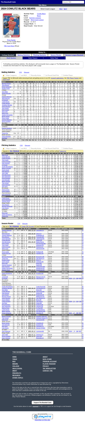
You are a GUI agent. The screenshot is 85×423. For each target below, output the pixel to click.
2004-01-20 (31, 300)
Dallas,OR (39, 240)
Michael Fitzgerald (7, 206)
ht (17, 228)
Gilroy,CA (38, 233)
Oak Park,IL (39, 301)
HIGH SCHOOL (17, 368)
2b (35, 82)
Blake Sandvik (6, 181)
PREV (61, 9)
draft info (71, 228)
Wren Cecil (5, 113)
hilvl (49, 228)
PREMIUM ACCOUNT (50, 361)
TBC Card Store (9, 46)
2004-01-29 (31, 316)
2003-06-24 (31, 261)
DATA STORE (47, 359)
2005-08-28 (31, 306)
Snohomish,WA (40, 266)
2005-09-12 (31, 331)
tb (70, 82)
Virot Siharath (6, 180)
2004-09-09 (31, 257)
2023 (70, 313)
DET (80, 331)
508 (76, 313)
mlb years (58, 228)
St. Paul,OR (39, 308)
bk (71, 153)
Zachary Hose (6, 201)
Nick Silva (5, 186)
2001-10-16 (31, 237)
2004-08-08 (31, 266)
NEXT (65, 9)
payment (35, 406)
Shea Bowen (5, 85)
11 (74, 301)
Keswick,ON (39, 324)
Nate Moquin (5, 171)
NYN (80, 278)
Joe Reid (4, 138)
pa (74, 82)
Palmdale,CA (40, 326)
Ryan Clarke (5, 118)
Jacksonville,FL (40, 309)
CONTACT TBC (48, 371)
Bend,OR (38, 300)
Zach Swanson (6, 194)
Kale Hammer (6, 163)
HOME (14, 357)
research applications (57, 78)
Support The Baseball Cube (42, 402)
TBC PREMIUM (14, 151)
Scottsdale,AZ (40, 235)
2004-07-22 (31, 247)
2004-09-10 (31, 295)
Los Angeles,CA (40, 288)
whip (76, 153)
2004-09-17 (31, 313)
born (29, 228)
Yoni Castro (5, 160)
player (4, 82)
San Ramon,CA (40, 298)
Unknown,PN (40, 245)
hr (40, 82)
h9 (81, 153)
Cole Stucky (5, 208)
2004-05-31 (31, 323)
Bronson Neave (6, 83)
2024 (70, 331)
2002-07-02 (31, 318)
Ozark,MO (39, 303)
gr (39, 153)
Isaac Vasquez (6, 185)
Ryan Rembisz (6, 178)
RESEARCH (16, 375)
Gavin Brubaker (6, 136)
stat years (64, 228)
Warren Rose (5, 189)
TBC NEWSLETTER (49, 368)
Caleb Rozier (5, 101)
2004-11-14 (31, 308)
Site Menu (42, 5)
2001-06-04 (31, 242)
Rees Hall (5, 111)
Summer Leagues (35, 18)
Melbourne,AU (40, 296)
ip (49, 153)
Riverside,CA (40, 338)
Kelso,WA (39, 263)
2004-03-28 (31, 326)
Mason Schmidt (6, 168)
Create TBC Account (28, 226)
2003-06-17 (31, 298)
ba (20, 82)
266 (76, 331)
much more (6, 79)
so (54, 82)
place (37, 228)
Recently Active (36, 75)
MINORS (15, 364)
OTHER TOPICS (17, 378)
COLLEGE (15, 366)
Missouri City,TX (40, 277)
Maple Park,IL (40, 242)
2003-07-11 (31, 334)
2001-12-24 (31, 230)
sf (61, 82)
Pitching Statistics (39, 55)
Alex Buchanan (6, 175)
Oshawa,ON (39, 306)
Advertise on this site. (42, 420)
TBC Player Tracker (73, 78)
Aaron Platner (6, 191)
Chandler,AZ (39, 323)
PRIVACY (46, 366)
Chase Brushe (6, 157)
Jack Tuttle (5, 173)
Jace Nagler (5, 108)
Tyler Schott (5, 183)
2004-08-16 (31, 311)
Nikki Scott (5, 155)
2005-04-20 (31, 273)
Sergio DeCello (6, 93)
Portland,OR (39, 252)
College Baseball (8, 55)
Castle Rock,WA (40, 286)
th (17, 153)
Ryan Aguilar (11, 40)
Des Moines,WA (40, 311)
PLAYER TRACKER (49, 364)
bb (51, 82)
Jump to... (42, 52)
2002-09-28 (31, 305)
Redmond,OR (40, 295)
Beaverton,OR (40, 257)
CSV (20, 72)
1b (80, 82)
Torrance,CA (39, 247)
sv (44, 153)
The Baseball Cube (8, 2)
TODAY (14, 359)
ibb (64, 82)
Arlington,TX (39, 313)
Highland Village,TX (41, 318)
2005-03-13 (31, 301)
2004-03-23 (31, 258)
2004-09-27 (31, 277)
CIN (80, 301)
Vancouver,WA (40, 248)
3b (38, 82)
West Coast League (37, 20)
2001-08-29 (31, 303)
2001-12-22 (31, 270)
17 (74, 313)
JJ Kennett (5, 100)
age (18, 82)
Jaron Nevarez (6, 106)
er (58, 153)
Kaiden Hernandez (7, 115)
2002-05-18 (31, 291)
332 (76, 301)
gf (41, 153)
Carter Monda (6, 103)
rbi (43, 82)
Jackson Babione (7, 120)
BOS (80, 313)
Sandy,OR (39, 265)
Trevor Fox (5, 133)
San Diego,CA (40, 258)
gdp (67, 82)
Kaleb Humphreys (7, 214)
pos (14, 82)
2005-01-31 (31, 328)
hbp (57, 82)
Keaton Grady (6, 88)
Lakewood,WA (40, 238)
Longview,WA (40, 331)
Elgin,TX (38, 260)
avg (83, 82)
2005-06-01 (31, 288)
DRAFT (14, 371)
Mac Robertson (6, 176)
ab (27, 82)
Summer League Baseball (74, 55)
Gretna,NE (39, 293)
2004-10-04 (31, 252)
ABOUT (45, 357)
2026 (70, 278)
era (26, 153)
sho (36, 153)
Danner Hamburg (7, 128)
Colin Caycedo (6, 161)
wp (69, 153)
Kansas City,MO (40, 328)
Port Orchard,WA (41, 243)
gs (31, 153)
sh (59, 82)
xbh (77, 82)
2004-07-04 (31, 238)
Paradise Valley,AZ (41, 316)
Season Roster (56, 55)
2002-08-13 (31, 253)
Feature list (62, 151)
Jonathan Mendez (7, 105)
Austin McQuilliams (7, 166)
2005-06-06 (31, 233)
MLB (13, 361)
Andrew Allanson (7, 97)
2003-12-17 (31, 336)
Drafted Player (68, 75)
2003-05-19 (31, 260)
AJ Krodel (4, 165)
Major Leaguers (11, 75)
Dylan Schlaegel (6, 87)
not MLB (24, 75)
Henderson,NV (40, 268)
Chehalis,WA (40, 261)
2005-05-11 (31, 278)
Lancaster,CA (40, 230)
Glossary (26, 72)
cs (48, 82)
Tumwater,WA (40, 237)
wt (21, 228)
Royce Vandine (6, 121)
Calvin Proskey (6, 158)
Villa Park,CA (40, 278)
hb (73, 153)
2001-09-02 (31, 309)
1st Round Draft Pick (52, 75)
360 (76, 278)
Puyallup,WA (39, 273)
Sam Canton (5, 110)
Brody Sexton (6, 116)
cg (34, 153)
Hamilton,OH (39, 253)
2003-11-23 (31, 324)
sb (45, 82)
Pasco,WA (39, 336)
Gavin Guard (5, 170)
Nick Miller (5, 92)
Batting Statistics (24, 55)
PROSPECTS (16, 373)
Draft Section (11, 58)
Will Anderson (6, 98)
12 (74, 278)
